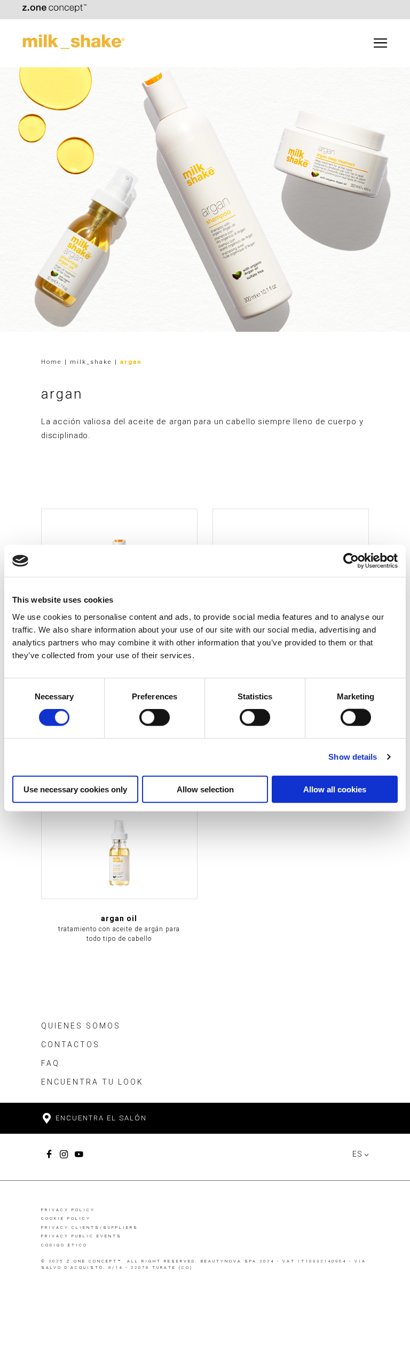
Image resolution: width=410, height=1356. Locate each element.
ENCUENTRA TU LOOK (92, 1082)
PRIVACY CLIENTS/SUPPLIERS (89, 1227)
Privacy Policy (68, 1209)
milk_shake (92, 361)
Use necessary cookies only (75, 788)
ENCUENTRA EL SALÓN (100, 1118)
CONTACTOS (70, 1044)
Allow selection (205, 788)
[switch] (154, 717)
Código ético (64, 1245)
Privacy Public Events (81, 1236)
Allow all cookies (334, 788)
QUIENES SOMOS (81, 1026)
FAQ (50, 1063)
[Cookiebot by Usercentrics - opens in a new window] (351, 561)
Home (51, 361)
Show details (352, 756)
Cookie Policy (66, 1218)
